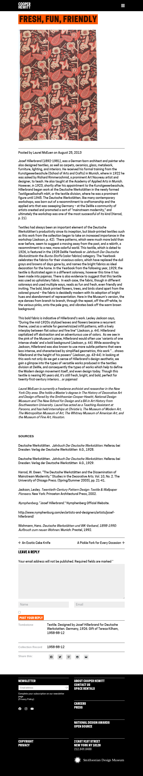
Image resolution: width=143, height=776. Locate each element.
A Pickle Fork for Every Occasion (101, 543)
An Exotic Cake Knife (34, 543)
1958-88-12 (56, 633)
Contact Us (82, 685)
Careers (80, 704)
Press (78, 707)
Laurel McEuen (43, 153)
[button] (123, 5)
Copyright (25, 741)
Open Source (83, 726)
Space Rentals (84, 689)
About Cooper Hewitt (89, 681)
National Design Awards (92, 723)
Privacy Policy (26, 699)
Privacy (24, 745)
